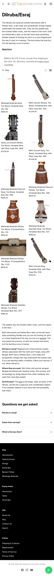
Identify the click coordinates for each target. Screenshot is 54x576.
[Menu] (3, 4)
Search (5, 528)
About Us (6, 515)
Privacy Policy (8, 556)
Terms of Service (9, 552)
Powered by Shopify (37, 564)
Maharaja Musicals (10, 476)
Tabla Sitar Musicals (22, 564)
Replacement (7, 547)
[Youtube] (31, 570)
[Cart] (51, 4)
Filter (7, 70)
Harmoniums (7, 455)
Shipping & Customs (10, 543)
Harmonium (7, 491)
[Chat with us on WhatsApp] (48, 570)
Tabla (4, 496)
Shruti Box (6, 468)
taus (20, 382)
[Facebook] (22, 570)
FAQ (4, 519)
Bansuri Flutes (8, 472)
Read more (7, 49)
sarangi (43, 338)
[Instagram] (27, 570)
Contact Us (7, 524)
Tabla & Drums (8, 459)
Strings (5, 463)
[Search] (9, 4)
